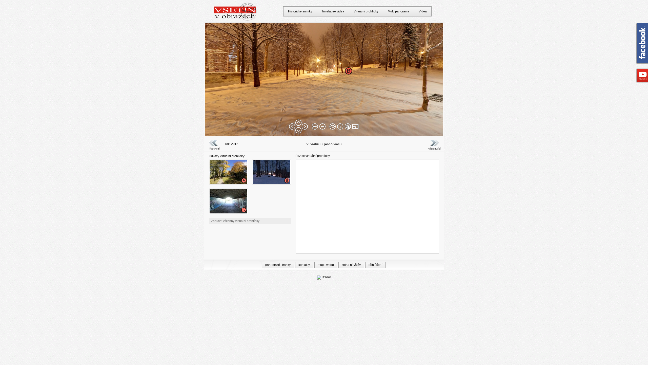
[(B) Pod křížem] (271, 183)
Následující (434, 148)
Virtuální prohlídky (366, 11)
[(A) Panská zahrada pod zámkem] (228, 183)
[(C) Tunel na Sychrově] (228, 212)
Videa (423, 11)
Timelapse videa (332, 11)
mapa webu (326, 265)
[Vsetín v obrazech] (235, 20)
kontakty (304, 265)
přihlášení (375, 265)
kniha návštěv (351, 265)
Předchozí (214, 148)
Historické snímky (300, 11)
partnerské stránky (278, 265)
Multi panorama (398, 11)
